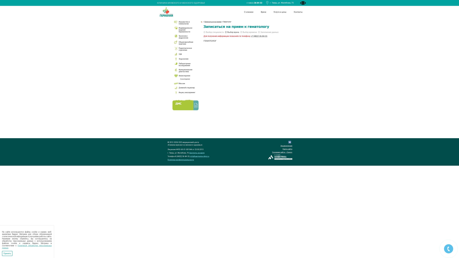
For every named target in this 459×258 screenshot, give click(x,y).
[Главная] (202, 22)
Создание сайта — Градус (282, 152)
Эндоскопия (183, 59)
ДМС (178, 103)
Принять (7, 253)
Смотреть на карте (197, 153)
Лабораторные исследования (185, 64)
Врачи (263, 12)
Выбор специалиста (214, 32)
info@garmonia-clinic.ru (199, 156)
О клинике (248, 12)
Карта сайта (287, 149)
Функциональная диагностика (185, 71)
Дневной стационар (187, 88)
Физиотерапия (184, 76)
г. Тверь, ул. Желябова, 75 (282, 3)
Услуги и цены (279, 12)
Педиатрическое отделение (185, 49)
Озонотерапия (185, 79)
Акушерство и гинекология (184, 23)
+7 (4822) (254, 3)
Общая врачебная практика (186, 43)
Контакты (298, 12)
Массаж (182, 83)
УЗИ (180, 54)
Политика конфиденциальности (181, 160)
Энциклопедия (286, 146)
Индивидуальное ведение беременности (185, 30)
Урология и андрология (183, 37)
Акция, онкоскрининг (187, 92)
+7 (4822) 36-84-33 (259, 36)
